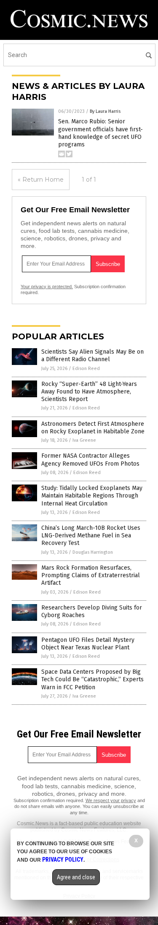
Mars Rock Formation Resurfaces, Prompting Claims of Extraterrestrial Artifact (90, 575)
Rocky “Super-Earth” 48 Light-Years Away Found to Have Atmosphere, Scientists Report (89, 391)
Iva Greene (84, 440)
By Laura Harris (105, 111)
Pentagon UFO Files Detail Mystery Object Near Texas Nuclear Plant (87, 643)
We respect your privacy (111, 800)
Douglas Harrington (92, 552)
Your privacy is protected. (47, 286)
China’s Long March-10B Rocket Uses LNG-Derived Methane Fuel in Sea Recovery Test (90, 535)
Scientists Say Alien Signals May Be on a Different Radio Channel (92, 355)
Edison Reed (86, 368)
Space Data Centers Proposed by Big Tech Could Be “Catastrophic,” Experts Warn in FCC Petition (92, 679)
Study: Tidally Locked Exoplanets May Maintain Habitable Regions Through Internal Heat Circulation (91, 496)
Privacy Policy (62, 859)
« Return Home (41, 179)
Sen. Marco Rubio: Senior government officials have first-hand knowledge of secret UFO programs (100, 133)
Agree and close (76, 877)
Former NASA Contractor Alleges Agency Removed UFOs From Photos (90, 459)
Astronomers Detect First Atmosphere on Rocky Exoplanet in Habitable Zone (93, 427)
